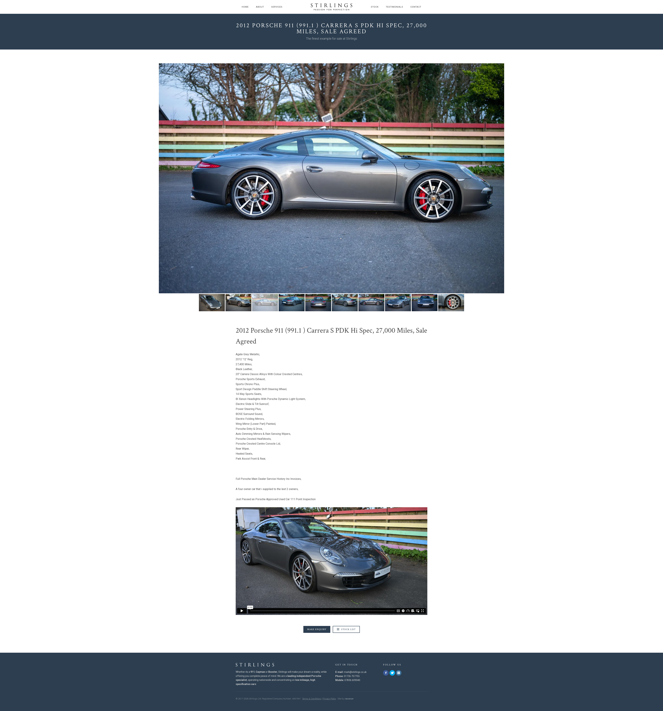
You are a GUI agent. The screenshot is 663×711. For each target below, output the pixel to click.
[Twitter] (392, 673)
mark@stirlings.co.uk (355, 672)
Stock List (348, 629)
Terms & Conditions (311, 698)
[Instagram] (398, 673)
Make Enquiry (316, 629)
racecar (349, 698)
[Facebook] (386, 673)
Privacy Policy (329, 698)
